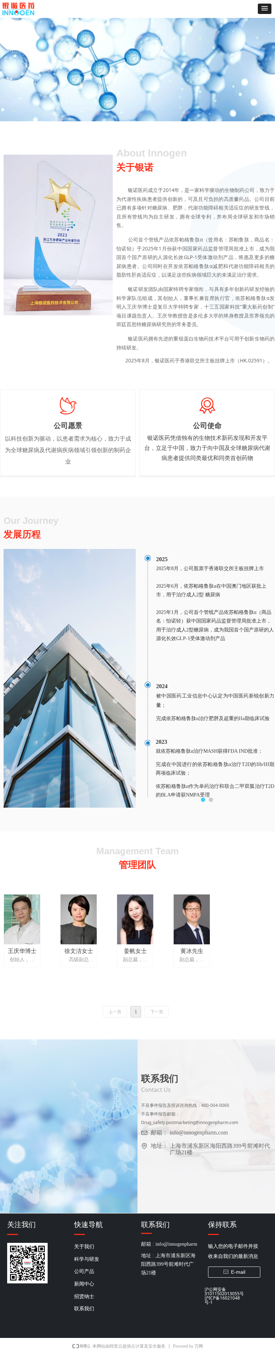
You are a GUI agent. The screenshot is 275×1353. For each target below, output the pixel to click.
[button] (264, 9)
